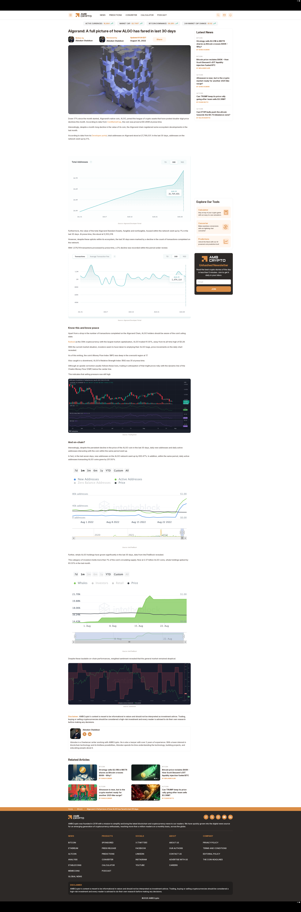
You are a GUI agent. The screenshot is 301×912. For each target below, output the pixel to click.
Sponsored (107, 842)
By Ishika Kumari (105, 778)
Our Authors (176, 848)
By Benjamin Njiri (169, 778)
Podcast (162, 15)
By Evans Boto (168, 798)
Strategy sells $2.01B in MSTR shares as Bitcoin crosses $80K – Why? (113, 773)
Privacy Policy (210, 842)
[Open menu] (70, 15)
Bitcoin (102, 767)
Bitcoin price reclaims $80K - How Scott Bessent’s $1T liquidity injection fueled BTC (175, 773)
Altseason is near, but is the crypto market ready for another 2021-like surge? (112, 792)
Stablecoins (74, 865)
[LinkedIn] (90, 734)
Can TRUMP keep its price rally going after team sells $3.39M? (174, 792)
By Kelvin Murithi (203, 118)
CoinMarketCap (114, 122)
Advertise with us (178, 859)
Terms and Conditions (215, 848)
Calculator (147, 15)
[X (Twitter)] (84, 734)
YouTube (140, 865)
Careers (173, 865)
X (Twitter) (141, 842)
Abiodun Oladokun (84, 40)
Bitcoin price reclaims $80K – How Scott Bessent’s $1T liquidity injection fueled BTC (212, 62)
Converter (131, 15)
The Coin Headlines (213, 859)
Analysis (72, 859)
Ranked (71, 342)
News (102, 15)
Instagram (141, 859)
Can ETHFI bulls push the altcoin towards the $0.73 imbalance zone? (213, 113)
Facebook (141, 848)
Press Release (109, 848)
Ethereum (73, 848)
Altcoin (102, 786)
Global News (75, 876)
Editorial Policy (211, 854)
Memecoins (74, 871)
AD (297, 1)
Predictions (115, 15)
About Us (174, 842)
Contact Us (175, 854)
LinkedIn (140, 854)
